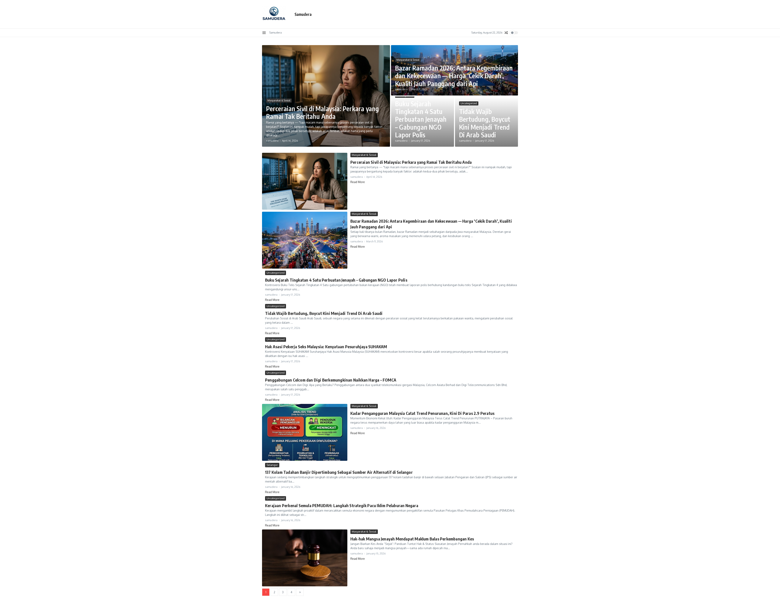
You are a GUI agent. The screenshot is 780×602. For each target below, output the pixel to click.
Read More (357, 182)
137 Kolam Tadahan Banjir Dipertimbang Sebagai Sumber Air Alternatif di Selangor (339, 472)
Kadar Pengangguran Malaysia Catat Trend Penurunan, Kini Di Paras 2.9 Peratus (422, 413)
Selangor (272, 464)
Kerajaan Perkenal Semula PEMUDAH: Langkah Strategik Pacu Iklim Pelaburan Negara (341, 505)
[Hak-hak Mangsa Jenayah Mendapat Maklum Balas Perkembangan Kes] (304, 557)
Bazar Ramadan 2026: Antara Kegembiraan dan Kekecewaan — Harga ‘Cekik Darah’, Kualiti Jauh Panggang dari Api (454, 76)
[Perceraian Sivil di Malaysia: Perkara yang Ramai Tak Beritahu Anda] (304, 181)
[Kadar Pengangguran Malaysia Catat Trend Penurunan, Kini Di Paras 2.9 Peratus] (304, 432)
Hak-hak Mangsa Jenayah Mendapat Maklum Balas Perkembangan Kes (412, 538)
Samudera (303, 14)
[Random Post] (506, 32)
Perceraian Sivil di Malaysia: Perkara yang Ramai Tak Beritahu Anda (322, 112)
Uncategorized (468, 103)
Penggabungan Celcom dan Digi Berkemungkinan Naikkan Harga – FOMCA (330, 379)
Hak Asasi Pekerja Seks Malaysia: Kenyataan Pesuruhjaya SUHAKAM (326, 346)
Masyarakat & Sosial (279, 100)
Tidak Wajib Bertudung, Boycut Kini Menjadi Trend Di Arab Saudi (484, 123)
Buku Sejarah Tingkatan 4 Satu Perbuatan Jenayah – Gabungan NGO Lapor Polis (420, 119)
